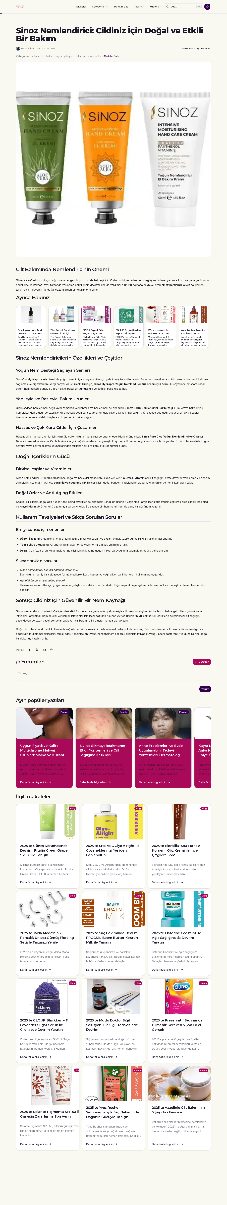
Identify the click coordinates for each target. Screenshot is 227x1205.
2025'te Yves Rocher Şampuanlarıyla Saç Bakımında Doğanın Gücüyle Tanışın (112, 1112)
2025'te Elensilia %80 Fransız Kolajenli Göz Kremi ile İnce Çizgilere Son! (176, 850)
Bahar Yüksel (27, 48)
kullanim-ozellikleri (42, 56)
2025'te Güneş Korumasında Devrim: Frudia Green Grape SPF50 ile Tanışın (44, 850)
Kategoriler (99, 6)
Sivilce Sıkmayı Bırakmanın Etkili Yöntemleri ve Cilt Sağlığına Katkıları (102, 750)
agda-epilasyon (64, 56)
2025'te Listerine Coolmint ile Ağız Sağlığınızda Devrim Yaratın (176, 937)
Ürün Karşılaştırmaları (196, 48)
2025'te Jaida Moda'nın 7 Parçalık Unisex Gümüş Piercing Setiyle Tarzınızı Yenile (47, 937)
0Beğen (204, 661)
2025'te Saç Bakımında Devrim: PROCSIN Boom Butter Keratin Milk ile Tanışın (112, 937)
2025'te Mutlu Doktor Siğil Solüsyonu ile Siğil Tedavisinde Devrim (112, 1025)
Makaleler (80, 6)
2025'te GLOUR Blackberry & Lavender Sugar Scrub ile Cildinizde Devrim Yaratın (44, 1025)
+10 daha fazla (111, 56)
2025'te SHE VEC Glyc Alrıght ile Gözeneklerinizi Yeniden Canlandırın (112, 850)
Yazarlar (139, 6)
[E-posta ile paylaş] (44, 650)
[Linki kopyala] (52, 650)
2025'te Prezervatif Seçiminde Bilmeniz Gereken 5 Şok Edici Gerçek (177, 1025)
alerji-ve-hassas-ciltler (89, 56)
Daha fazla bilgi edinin (34, 782)
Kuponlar (155, 6)
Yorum (205, 689)
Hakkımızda (121, 6)
